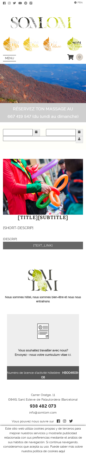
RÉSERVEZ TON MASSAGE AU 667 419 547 (43, 112)
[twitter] (15, 3)
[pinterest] (26, 3)
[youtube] (20, 3)
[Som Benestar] (31, 43)
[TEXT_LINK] (43, 245)
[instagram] (10, 3)
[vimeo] (32, 3)
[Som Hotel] (11, 43)
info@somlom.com (43, 412)
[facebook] (5, 3)
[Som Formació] (52, 43)
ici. (69, 355)
